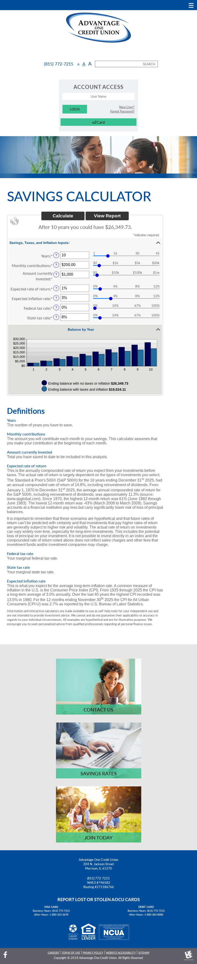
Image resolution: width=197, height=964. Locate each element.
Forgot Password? (122, 111)
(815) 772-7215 (98, 878)
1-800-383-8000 (153, 914)
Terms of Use (71, 952)
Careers (53, 952)
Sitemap (143, 952)
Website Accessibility (121, 952)
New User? (127, 107)
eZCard (98, 122)
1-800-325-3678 (58, 914)
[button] (85, 242)
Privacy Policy (93, 952)
